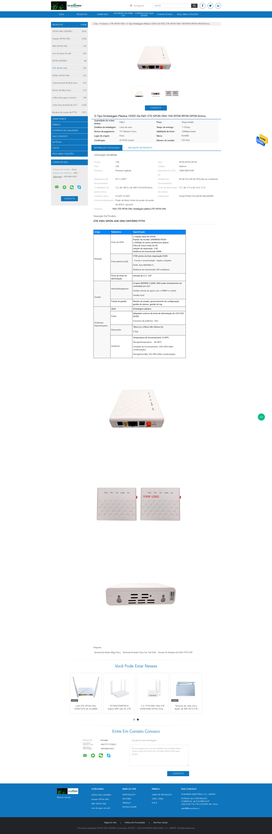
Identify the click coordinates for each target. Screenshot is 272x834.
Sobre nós (102, 14)
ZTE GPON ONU (69, 68)
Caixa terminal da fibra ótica (69, 83)
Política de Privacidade (135, 823)
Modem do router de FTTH (69, 112)
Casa (61, 14)
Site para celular (160, 823)
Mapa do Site (110, 823)
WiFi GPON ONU (69, 46)
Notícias (56, 142)
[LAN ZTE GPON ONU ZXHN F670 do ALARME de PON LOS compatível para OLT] (85, 688)
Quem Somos (59, 119)
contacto (156, 108)
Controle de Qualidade (65, 131)
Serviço (127, 803)
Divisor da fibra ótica (69, 90)
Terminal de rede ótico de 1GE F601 (139, 653)
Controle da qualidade (144, 14)
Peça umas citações (187, 14)
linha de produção (162, 795)
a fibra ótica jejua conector (69, 98)
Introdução (129, 795)
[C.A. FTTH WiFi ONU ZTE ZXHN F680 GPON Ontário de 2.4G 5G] (152, 688)
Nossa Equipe (130, 807)
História (127, 799)
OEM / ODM (157, 799)
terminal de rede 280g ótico (107, 653)
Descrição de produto (140, 148)
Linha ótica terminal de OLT (69, 105)
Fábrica (56, 125)
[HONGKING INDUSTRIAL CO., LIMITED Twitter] (210, 6)
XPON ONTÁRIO (69, 61)
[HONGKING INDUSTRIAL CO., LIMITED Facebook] (202, 6)
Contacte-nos (165, 14)
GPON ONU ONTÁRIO (69, 31)
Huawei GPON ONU (69, 39)
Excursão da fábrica (123, 14)
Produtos (82, 14)
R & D (154, 803)
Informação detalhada (107, 148)
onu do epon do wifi (69, 54)
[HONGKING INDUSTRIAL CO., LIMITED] (57, 187)
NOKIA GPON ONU (69, 76)
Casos (55, 148)
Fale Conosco (60, 136)
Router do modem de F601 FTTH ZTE (175, 653)
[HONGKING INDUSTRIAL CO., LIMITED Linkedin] (218, 6)
